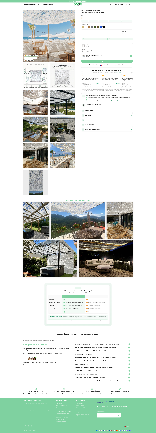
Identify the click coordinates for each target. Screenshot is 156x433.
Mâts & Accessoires (48, 4)
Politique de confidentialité (81, 407)
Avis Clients (78, 420)
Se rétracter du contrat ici (61, 421)
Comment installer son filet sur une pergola (62, 414)
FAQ (110, 4)
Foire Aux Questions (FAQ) (61, 405)
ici (130, 90)
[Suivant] (91, 1)
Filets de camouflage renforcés (31, 4)
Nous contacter (59, 403)
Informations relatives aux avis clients (83, 410)
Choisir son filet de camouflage (62, 417)
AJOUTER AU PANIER (107, 61)
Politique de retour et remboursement (83, 412)
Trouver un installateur (60, 419)
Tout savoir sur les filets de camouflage (61, 408)
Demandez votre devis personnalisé (111, 100)
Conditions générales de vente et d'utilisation (82, 415)
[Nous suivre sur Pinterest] (31, 426)
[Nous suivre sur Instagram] (28, 426)
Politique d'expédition (80, 405)
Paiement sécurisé (79, 418)
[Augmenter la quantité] (130, 34)
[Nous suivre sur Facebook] (25, 426)
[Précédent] (64, 1)
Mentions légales (79, 403)
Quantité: (124, 31)
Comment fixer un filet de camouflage (63, 411)
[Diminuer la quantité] (124, 34)
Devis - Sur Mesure (118, 4)
